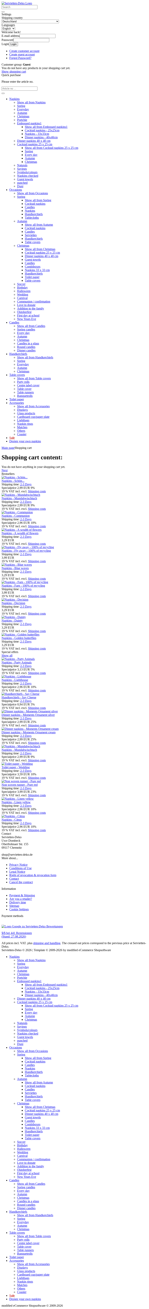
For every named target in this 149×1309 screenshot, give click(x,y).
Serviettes (31, 235)
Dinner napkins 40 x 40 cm (33, 140)
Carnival (22, 298)
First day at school (28, 315)
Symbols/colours (27, 172)
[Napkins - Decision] (15, 599)
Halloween (23, 291)
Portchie (22, 119)
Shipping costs (37, 491)
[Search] (3, 11)
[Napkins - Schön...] (15, 477)
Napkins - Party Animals (17, 662)
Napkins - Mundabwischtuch (19, 498)
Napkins (14, 99)
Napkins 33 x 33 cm (37, 270)
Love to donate (26, 305)
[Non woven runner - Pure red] (21, 781)
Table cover (24, 388)
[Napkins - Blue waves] (17, 564)
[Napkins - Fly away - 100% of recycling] (28, 547)
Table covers (32, 242)
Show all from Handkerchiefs (35, 357)
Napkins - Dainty (12, 620)
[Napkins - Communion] (17, 512)
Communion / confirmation (33, 301)
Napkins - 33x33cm (37, 133)
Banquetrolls (25, 395)
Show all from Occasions (32, 193)
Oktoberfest (24, 312)
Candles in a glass (28, 343)
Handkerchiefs (34, 214)
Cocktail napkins (35, 203)
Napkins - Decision (13, 603)
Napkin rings (25, 423)
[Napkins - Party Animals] (18, 659)
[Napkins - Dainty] (14, 617)
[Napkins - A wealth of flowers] (22, 529)
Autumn (22, 113)
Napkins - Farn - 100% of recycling (23, 585)
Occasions (15, 189)
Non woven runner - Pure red (20, 784)
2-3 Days (25, 484)
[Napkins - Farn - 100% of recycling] (25, 582)
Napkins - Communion (16, 515)
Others (21, 430)
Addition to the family (30, 308)
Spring (21, 106)
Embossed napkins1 (29, 123)
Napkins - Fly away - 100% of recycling (26, 550)
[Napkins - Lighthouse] (16, 676)
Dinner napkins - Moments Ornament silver (28, 715)
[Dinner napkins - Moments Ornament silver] (30, 711)
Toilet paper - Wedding (16, 767)
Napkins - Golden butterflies (19, 638)
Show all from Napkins (31, 102)
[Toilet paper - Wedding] (17, 763)
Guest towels (25, 179)
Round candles (26, 347)
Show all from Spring (38, 200)
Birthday (22, 287)
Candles (30, 207)
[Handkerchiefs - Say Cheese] (20, 694)
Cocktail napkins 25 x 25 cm (34, 144)
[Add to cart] (3, 93)
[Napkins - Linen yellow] (18, 798)
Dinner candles (26, 350)
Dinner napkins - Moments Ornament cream (28, 732)
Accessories (16, 402)
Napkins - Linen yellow (16, 802)
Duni (20, 186)
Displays (22, 409)
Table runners (25, 392)
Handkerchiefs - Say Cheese (19, 697)
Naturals (22, 165)
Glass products (26, 413)
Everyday (23, 109)
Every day (31, 154)
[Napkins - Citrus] (13, 816)
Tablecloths (32, 217)
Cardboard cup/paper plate (33, 416)
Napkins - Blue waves (15, 568)
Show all (7, 655)
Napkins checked (27, 175)
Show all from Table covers (34, 378)
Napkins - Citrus (12, 819)
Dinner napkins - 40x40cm (41, 137)
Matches (22, 427)
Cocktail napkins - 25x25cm (42, 130)
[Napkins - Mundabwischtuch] (21, 494)
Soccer (21, 284)
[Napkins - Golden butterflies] (20, 634)
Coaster (21, 434)
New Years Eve (26, 319)
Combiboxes (32, 266)
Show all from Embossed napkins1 (46, 126)
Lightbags (23, 420)
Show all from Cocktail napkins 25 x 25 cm (51, 147)
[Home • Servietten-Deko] (17, 3)
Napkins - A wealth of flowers (20, 533)
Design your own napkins (25, 441)
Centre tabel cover (28, 385)
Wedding (22, 294)
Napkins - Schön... (13, 480)
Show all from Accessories (33, 406)
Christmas (23, 116)
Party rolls (23, 381)
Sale (12, 437)
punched (22, 182)
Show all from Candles (31, 326)
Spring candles (26, 329)
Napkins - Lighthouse (15, 680)
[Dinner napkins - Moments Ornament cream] (30, 728)
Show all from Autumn (39, 224)
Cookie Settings (19, 909)
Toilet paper (32, 277)
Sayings (22, 168)
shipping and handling (46, 943)
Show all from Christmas (40, 249)
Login (13, 44)
